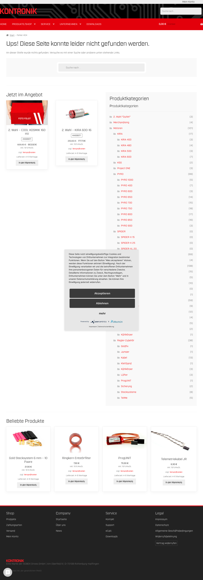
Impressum (161, 519)
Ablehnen (102, 303)
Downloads (93, 24)
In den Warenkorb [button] (27, 163)
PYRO (120, 174)
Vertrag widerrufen (166, 543)
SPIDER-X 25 (128, 243)
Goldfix (124, 346)
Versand (10, 531)
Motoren (117, 128)
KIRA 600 (126, 157)
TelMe (124, 398)
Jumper (125, 352)
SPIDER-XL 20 (129, 249)
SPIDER (121, 231)
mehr (102, 313)
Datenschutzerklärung (106, 326)
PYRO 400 (126, 185)
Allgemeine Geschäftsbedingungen (174, 531)
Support (110, 525)
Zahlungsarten (14, 525)
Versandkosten (29, 152)
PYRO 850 (126, 220)
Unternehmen (68, 24)
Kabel (124, 357)
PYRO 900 (126, 226)
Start (12, 35)
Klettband (126, 363)
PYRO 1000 (127, 180)
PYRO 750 (126, 208)
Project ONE (123, 168)
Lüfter (124, 375)
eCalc (109, 531)
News (59, 531)
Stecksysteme (128, 392)
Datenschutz (162, 525)
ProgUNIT (126, 380)
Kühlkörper (127, 334)
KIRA (120, 134)
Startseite (61, 519)
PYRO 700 (126, 203)
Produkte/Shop (22, 24)
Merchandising (121, 122)
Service (46, 24)
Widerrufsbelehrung (166, 536)
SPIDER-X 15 (128, 237)
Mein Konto (188, 2)
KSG (119, 162)
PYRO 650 (126, 197)
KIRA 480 (126, 145)
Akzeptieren (102, 293)
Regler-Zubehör (125, 340)
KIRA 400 (126, 139)
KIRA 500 (126, 151)
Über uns (61, 525)
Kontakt (110, 519)
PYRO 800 (126, 214)
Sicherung (126, 386)
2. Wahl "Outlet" (121, 117)
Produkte (11, 519)
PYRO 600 (126, 191)
